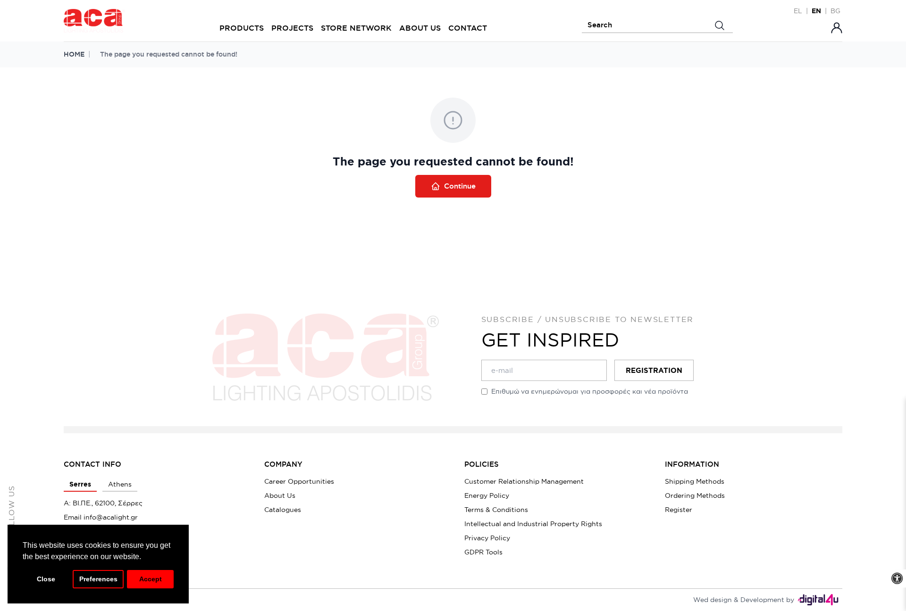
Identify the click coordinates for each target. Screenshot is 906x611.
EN (816, 11)
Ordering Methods (695, 495)
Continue (460, 186)
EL (798, 11)
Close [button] (46, 579)
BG (835, 11)
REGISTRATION (654, 370)
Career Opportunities (299, 481)
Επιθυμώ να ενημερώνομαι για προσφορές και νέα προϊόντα (589, 391)
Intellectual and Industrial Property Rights (533, 524)
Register (678, 509)
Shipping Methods (694, 481)
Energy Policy (486, 495)
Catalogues (282, 509)
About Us (279, 495)
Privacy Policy (487, 538)
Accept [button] (150, 579)
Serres (80, 484)
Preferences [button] (98, 579)
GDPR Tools (483, 552)
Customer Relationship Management (524, 481)
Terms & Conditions (496, 509)
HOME (74, 54)
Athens (120, 484)
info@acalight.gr (111, 517)
